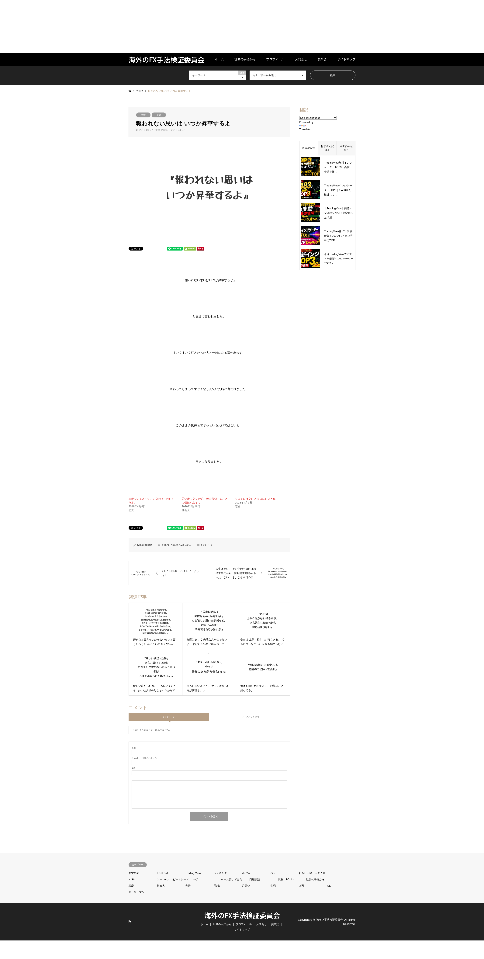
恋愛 (143, 115)
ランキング (220, 872)
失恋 (159, 115)
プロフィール (275, 59)
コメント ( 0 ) (169, 717)
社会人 (161, 885)
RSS (130, 921)
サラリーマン (136, 892)
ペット (274, 872)
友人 (188, 545)
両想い (218, 885)
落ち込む (180, 545)
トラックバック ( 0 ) (249, 717)
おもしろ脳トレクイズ (312, 872)
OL (329, 885)
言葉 (173, 545)
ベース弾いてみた (231, 879)
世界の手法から (245, 59)
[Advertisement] (113, 26)
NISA (132, 879)
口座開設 (254, 879)
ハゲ (195, 879)
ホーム (219, 59)
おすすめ (134, 872)
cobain (148, 545)
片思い (246, 885)
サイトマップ (346, 59)
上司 (301, 885)
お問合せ (301, 59)
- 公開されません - (145, 758)
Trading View (193, 872)
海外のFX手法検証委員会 (242, 915)
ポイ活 (246, 872)
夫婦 (188, 885)
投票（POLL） (286, 879)
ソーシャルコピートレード (173, 879)
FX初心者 (162, 872)
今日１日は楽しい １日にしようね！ (256, 498)
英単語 (322, 59)
